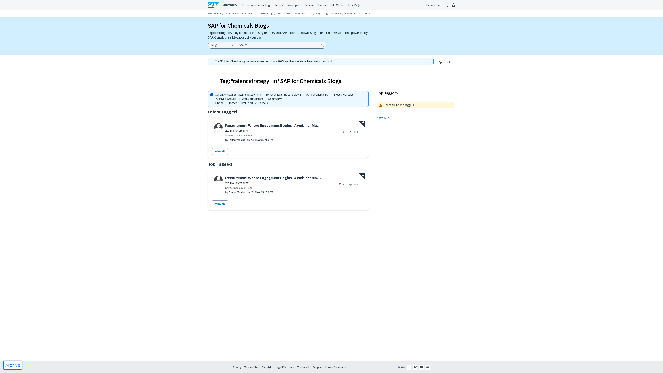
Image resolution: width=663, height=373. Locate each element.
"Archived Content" (252, 98)
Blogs (318, 14)
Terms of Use (251, 367)
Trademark (303, 367)
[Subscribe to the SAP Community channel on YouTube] (421, 367)
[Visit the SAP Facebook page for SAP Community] (409, 367)
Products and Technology (256, 5)
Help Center (337, 5)
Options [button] (443, 62)
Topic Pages (355, 5)
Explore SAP (433, 5)
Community (229, 4)
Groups (278, 5)
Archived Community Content (240, 14)
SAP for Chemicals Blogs (238, 135)
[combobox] (281, 45)
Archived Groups (265, 14)
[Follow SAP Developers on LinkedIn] (427, 367)
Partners (309, 5)
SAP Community (215, 14)
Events (322, 5)
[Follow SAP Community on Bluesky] (415, 367)
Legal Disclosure (285, 367)
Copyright (267, 367)
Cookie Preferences (336, 367)
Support (317, 367)
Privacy (237, 367)
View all (220, 151)
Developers (293, 5)
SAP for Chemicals (304, 14)
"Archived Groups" (226, 98)
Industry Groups (284, 14)
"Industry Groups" (344, 94)
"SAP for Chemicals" (316, 94)
